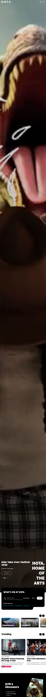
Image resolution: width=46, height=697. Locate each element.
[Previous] (40, 616)
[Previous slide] (1, 580)
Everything (26, 598)
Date (33, 598)
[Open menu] (43, 1)
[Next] (43, 616)
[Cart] (40, 1)
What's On (39, 598)
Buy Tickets (6, 575)
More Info (17, 575)
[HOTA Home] (6, 2)
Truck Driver (26, 605)
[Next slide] (7, 580)
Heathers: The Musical (8, 605)
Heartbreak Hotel (18, 605)
